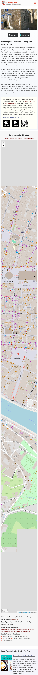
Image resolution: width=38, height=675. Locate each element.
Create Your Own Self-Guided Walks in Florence (19, 138)
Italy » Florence (15, 619)
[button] (3, 142)
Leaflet (19, 612)
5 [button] (24, 356)
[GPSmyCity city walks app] (11, 3)
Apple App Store (30, 101)
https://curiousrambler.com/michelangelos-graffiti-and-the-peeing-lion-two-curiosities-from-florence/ (18, 630)
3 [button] (13, 396)
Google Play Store (10, 103)
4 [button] (23, 366)
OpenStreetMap (27, 612)
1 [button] (23, 358)
